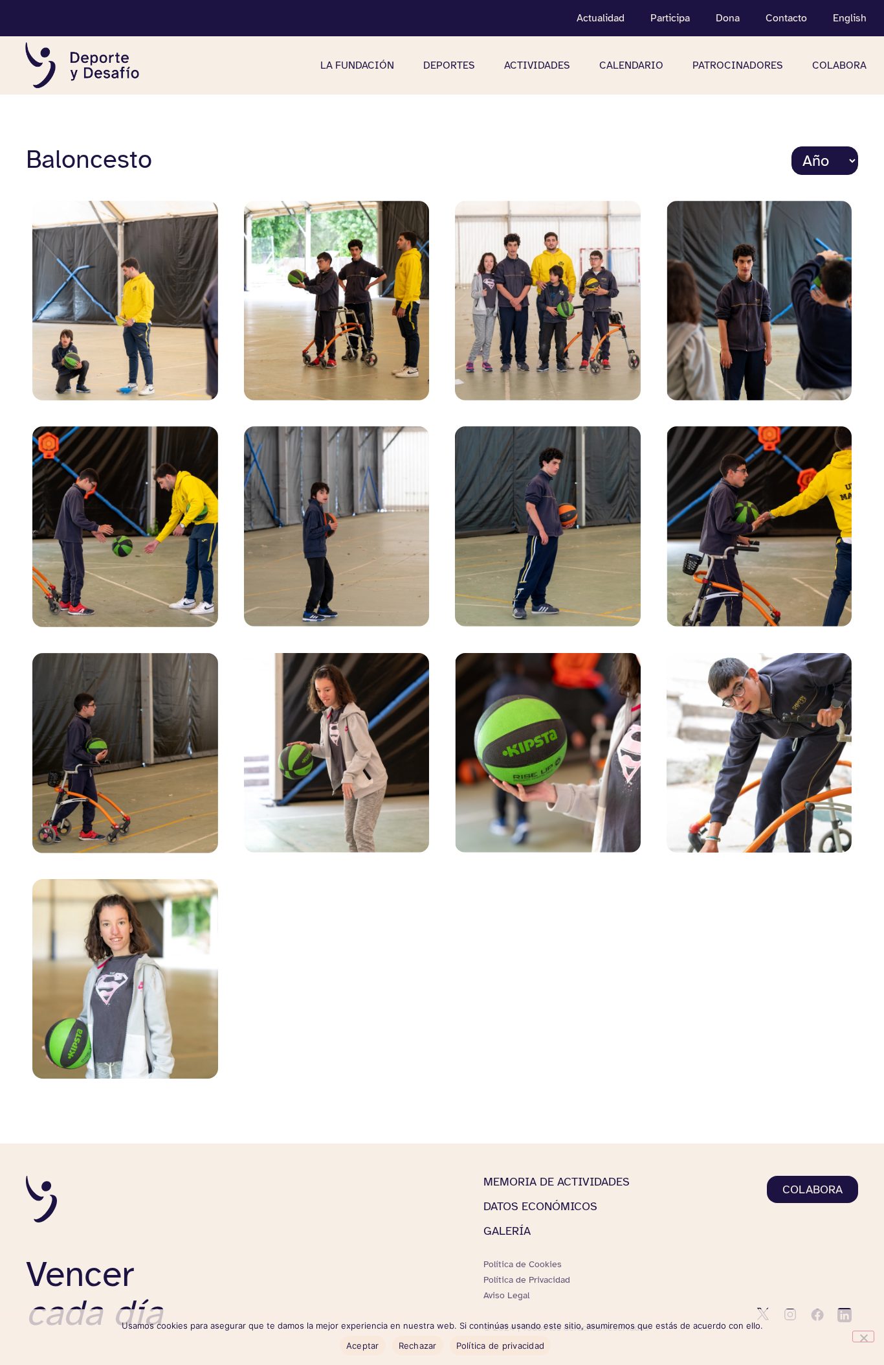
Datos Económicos (540, 1206)
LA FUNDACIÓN (357, 65)
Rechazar (418, 1345)
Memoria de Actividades (556, 1182)
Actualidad (600, 18)
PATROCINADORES (737, 65)
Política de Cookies (522, 1264)
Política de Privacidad (526, 1279)
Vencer (94, 1293)
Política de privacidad (500, 1345)
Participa (670, 18)
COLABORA (839, 65)
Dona (728, 18)
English (850, 18)
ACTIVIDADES (537, 65)
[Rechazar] (863, 1336)
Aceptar (362, 1345)
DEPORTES (449, 65)
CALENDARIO (631, 65)
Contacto (786, 18)
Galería (507, 1231)
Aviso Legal (506, 1295)
